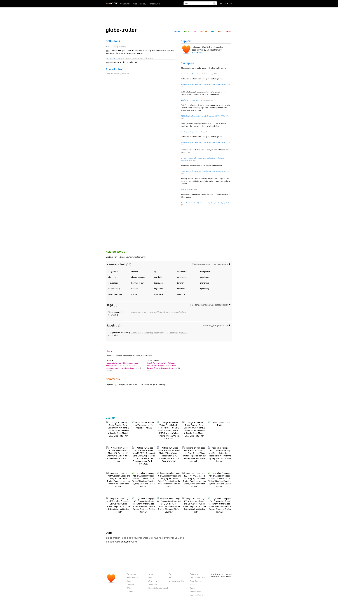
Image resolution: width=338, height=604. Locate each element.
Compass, (165, 368)
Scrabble (125, 541)
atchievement (183, 271)
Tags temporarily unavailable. (115, 313)
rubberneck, (110, 368)
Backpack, (171, 363)
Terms (192, 584)
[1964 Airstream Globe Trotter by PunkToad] (220, 423)
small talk (181, 288)
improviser (158, 282)
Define (177, 31)
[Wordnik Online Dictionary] (112, 3)
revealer (134, 288)
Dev (171, 574)
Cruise (172, 368)
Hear (220, 31)
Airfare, (164, 363)
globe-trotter (197, 52)
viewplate (181, 294)
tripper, (108, 363)
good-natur (205, 277)
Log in (108, 256)
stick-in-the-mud (115, 294)
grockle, (132, 365)
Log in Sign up (225, 3)
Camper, (173, 365)
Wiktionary (113, 58)
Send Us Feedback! (197, 577)
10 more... (109, 370)
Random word (154, 3)
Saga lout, (110, 365)
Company (131, 574)
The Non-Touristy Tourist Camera (191, 74)
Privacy (193, 588)
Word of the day (139, 3)
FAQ (129, 588)
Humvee (134, 271)
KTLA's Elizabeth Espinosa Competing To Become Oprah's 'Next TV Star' (203, 116)
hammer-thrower (138, 282)
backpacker (205, 271)
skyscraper (158, 288)
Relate (186, 31)
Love (228, 31)
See (212, 31)
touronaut (134, 368)
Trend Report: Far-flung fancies (190, 100)
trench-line (158, 294)
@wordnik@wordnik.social (158, 588)
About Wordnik (132, 577)
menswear (204, 282)
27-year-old (113, 271)
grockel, (136, 363)
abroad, (150, 363)
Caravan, (150, 368)
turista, (118, 368)
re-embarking (114, 288)
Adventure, (157, 363)
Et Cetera (194, 574)
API (170, 577)
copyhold (158, 277)
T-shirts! (130, 591)
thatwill (134, 294)
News (150, 574)
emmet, (126, 365)
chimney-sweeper (138, 277)
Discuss (203, 31)
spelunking (204, 288)
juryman (180, 282)
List (194, 31)
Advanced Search (196, 595)
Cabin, (167, 365)
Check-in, (157, 368)
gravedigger (113, 282)
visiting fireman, (127, 363)
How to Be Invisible (187, 189)
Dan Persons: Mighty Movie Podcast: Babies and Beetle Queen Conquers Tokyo (205, 84)
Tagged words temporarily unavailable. (119, 334)
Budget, (161, 365)
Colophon (130, 584)
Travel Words (153, 360)
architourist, (118, 365)
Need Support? (195, 581)
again (156, 271)
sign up (117, 256)
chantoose (112, 277)
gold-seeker (182, 277)
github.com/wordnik (176, 581)
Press (129, 581)
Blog (150, 577)
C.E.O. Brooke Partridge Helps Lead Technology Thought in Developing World (205, 203)
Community (125, 3)
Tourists (109, 360)
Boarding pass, (152, 365)
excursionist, (125, 368)
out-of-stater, (116, 363)
